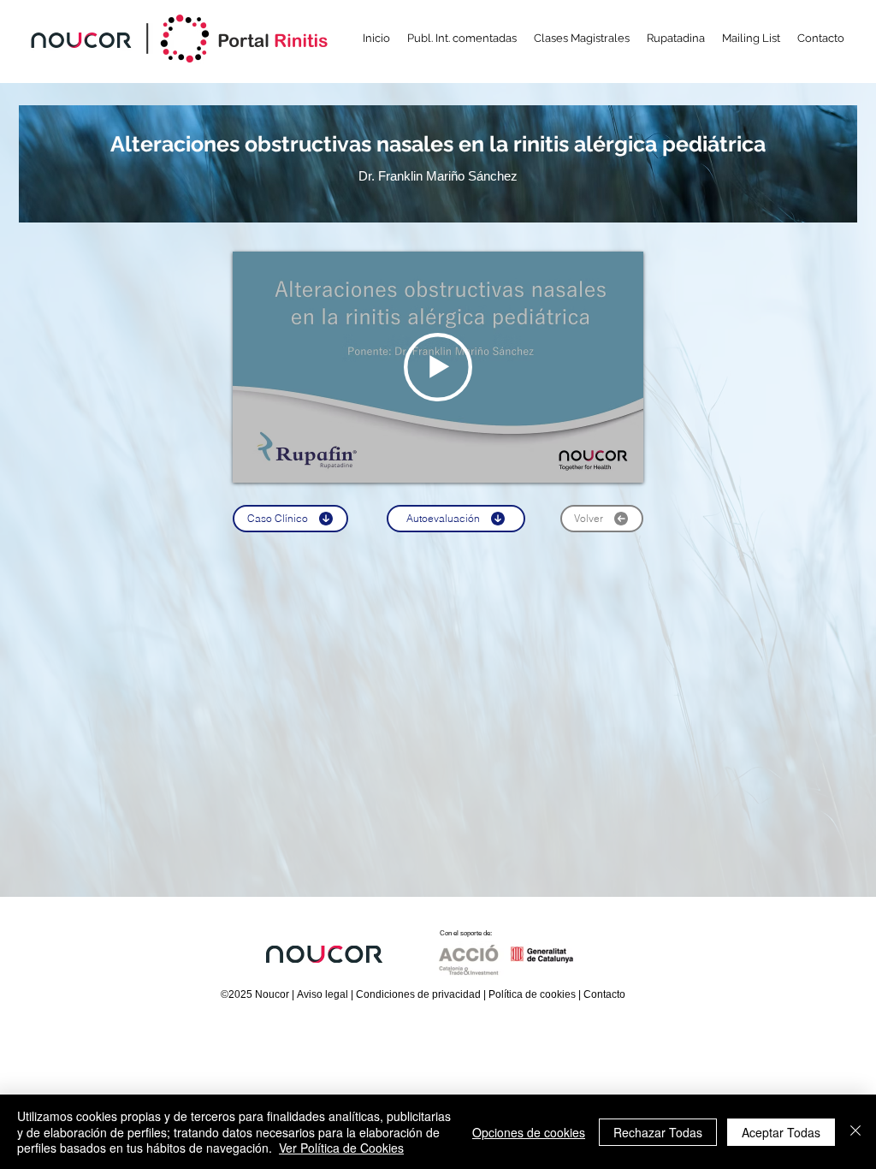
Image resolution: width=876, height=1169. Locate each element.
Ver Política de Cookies (341, 1147)
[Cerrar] (855, 1131)
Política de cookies (532, 994)
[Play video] (438, 367)
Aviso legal (322, 994)
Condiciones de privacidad (418, 994)
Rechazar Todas (657, 1132)
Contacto (604, 994)
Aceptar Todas (781, 1132)
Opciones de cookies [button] (528, 1132)
